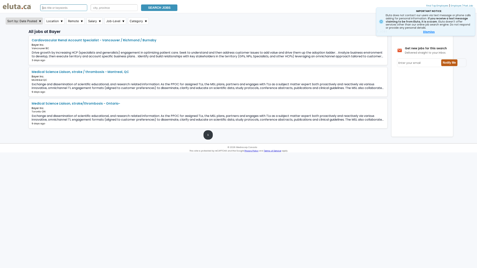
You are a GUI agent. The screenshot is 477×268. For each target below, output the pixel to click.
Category (136, 21)
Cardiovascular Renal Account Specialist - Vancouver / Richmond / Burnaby (94, 40)
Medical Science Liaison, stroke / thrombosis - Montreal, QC (80, 72)
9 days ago (38, 92)
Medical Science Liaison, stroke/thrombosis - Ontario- (76, 103)
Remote (73, 21)
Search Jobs (159, 7)
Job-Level (113, 21)
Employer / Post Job (462, 5)
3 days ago (38, 60)
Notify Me (449, 62)
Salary (92, 21)
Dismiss (429, 32)
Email (55, 60)
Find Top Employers (437, 5)
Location (52, 21)
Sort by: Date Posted (22, 21)
